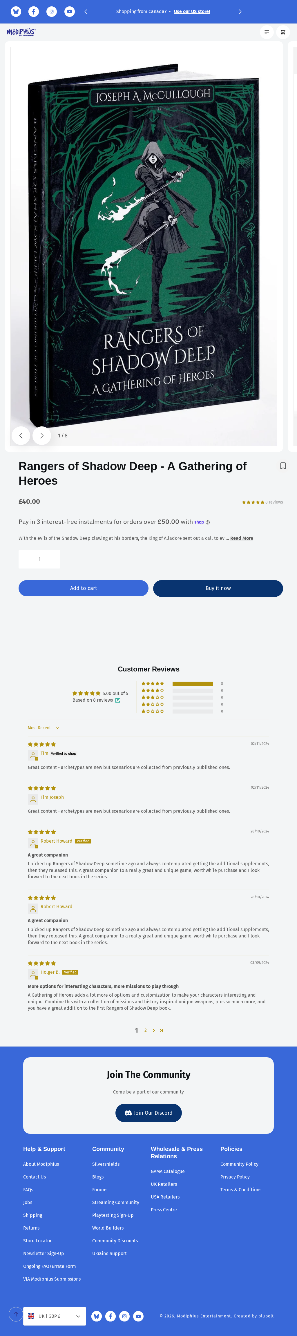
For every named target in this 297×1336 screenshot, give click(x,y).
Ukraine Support (109, 1253)
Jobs (27, 1202)
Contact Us (34, 1177)
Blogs (98, 1177)
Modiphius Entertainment (204, 1316)
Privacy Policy (235, 1177)
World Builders (108, 1228)
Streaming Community (115, 1202)
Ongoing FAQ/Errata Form (49, 1266)
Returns (31, 1228)
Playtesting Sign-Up (113, 1215)
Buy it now (218, 588)
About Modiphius (41, 1164)
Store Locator (37, 1240)
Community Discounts (115, 1240)
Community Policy (239, 1164)
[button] (85, 11)
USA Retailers (165, 1197)
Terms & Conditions (240, 1189)
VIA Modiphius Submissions (52, 1279)
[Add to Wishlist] (283, 466)
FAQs (28, 1189)
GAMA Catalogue (168, 1171)
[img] (42, 744)
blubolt (266, 1316)
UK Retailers (164, 1184)
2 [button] (145, 1030)
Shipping (32, 1215)
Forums (99, 1189)
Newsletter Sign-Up (43, 1253)
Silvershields (105, 1164)
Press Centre (164, 1209)
